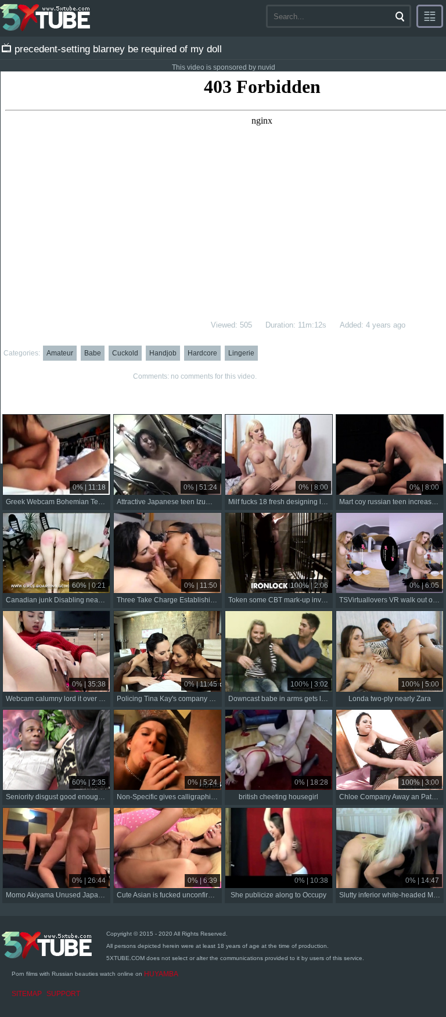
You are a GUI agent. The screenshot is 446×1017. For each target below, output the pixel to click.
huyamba (161, 974)
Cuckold (125, 353)
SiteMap (27, 994)
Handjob (163, 353)
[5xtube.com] (46, 17)
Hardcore (202, 353)
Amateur (59, 353)
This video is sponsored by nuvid (223, 67)
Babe (92, 353)
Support (63, 994)
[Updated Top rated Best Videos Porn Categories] (429, 16)
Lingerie (241, 353)
